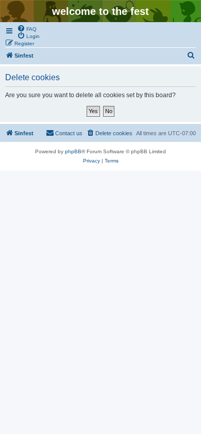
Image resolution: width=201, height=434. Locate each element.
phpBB (73, 151)
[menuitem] (27, 28)
